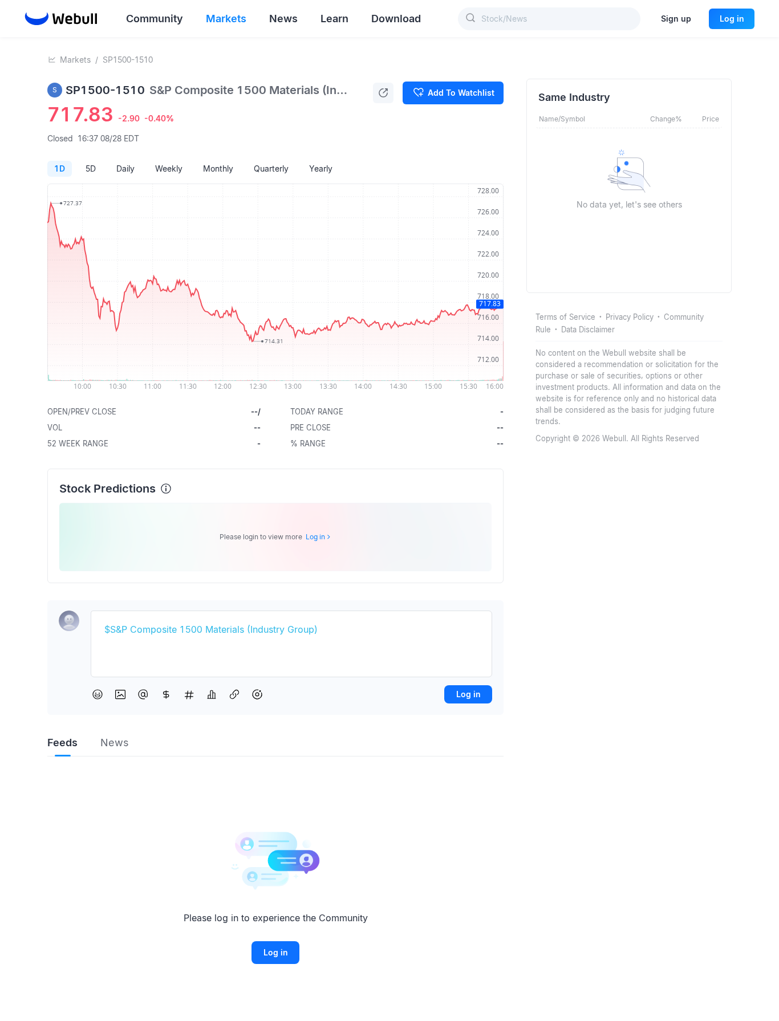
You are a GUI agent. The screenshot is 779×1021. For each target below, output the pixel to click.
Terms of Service (565, 317)
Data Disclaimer (588, 329)
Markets (75, 59)
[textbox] (291, 630)
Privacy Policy (630, 317)
